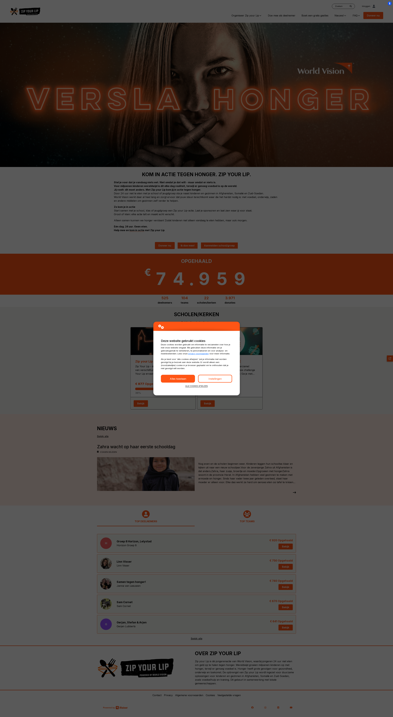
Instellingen (215, 378)
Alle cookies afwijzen (196, 386)
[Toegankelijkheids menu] (389, 3)
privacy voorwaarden (198, 353)
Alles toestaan (178, 378)
